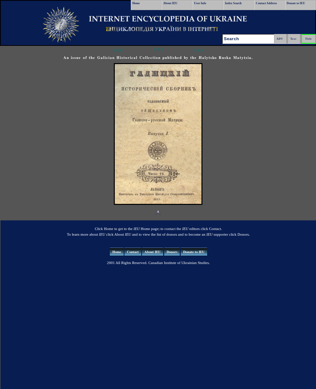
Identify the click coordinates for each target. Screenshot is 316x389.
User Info (200, 3)
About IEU (170, 3)
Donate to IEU (296, 3)
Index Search (233, 3)
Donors (172, 251)
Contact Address (266, 3)
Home (136, 3)
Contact (133, 251)
